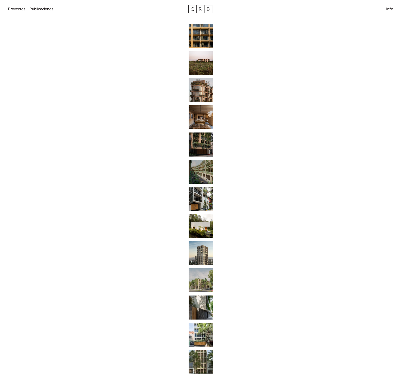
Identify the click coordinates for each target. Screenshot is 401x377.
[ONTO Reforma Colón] (200, 254)
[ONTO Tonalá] (200, 91)
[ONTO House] (200, 64)
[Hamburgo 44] (200, 281)
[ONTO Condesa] (200, 363)
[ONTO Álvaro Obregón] (200, 37)
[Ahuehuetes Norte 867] (200, 309)
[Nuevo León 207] (200, 146)
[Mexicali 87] (200, 336)
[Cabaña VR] (200, 227)
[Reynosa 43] (200, 200)
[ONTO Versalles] (200, 173)
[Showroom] (200, 118)
